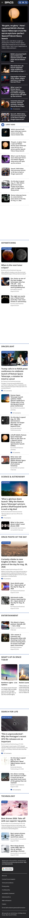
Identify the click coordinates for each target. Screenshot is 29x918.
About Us (4, 875)
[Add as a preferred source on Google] (7, 869)
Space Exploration (8, 352)
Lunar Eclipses (6, 248)
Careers (4, 904)
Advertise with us (6, 897)
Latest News (10, 125)
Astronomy (5, 482)
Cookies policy (6, 890)
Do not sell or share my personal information (13, 907)
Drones (4, 802)
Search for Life (6, 717)
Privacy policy (5, 886)
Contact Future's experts (8, 879)
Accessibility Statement (8, 893)
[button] (26, 2)
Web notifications (6, 900)
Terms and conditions (7, 882)
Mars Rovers (6, 542)
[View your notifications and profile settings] (23, 2)
